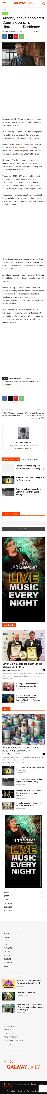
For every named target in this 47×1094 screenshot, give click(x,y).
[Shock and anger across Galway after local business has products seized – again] (8, 1008)
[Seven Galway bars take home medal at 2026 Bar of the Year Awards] (23, 645)
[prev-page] (3, 500)
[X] (10, 36)
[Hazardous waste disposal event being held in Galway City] (8, 468)
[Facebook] (4, 36)
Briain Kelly (6, 670)
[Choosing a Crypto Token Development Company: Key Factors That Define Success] (8, 698)
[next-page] (7, 500)
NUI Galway (19, 147)
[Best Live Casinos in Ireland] (8, 996)
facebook (28, 378)
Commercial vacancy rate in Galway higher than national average (28, 492)
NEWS (11, 9)
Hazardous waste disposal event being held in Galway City (20, 749)
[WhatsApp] (21, 36)
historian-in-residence (27, 381)
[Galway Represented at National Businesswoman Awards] (8, 686)
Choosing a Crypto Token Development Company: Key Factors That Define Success (28, 697)
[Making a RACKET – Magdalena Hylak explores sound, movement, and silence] (8, 794)
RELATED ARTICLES (11, 459)
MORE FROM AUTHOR (30, 459)
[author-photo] (23, 439)
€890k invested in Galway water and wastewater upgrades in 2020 (35, 415)
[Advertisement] (23, 93)
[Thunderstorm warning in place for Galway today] (8, 480)
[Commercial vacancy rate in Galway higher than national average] (8, 492)
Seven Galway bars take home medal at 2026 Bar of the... (22, 665)
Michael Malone (10, 31)
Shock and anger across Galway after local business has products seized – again (30, 1007)
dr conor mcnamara (15, 378)
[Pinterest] (15, 36)
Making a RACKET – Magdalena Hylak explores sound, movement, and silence (29, 793)
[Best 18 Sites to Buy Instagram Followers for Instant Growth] (8, 984)
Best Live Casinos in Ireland (28, 993)
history (39, 381)
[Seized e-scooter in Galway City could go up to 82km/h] (8, 806)
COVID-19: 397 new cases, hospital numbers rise (12, 414)
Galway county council (10, 381)
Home (4, 9)
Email (4, 520)
